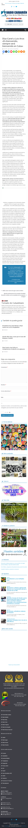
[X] (6, 51)
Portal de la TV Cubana (7, 780)
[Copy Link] (19, 51)
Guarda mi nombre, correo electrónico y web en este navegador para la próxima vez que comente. (14, 406)
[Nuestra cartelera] (14, 550)
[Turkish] (19, 18)
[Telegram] (9, 51)
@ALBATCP (20, 274)
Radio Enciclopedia (6, 727)
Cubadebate (4, 755)
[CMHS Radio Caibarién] (2, 29)
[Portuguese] (16, 18)
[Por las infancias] (14, 425)
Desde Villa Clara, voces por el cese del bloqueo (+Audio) (14, 337)
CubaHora (4, 778)
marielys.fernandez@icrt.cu (7, 808)
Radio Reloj (4, 719)
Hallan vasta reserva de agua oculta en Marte (13, 290)
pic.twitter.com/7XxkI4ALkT (16, 276)
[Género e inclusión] (14, 484)
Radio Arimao (5, 742)
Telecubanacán (5, 783)
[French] (10, 18)
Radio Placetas (5, 745)
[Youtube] (11, 51)
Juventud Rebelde (6, 758)
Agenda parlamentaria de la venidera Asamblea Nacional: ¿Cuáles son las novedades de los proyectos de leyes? (13, 295)
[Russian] (17, 18)
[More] (24, 51)
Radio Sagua (5, 740)
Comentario (4, 367)
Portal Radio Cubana (6, 714)
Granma (4, 753)
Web (2, 397)
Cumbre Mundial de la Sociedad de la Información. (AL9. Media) (14, 685)
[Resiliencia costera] (14, 503)
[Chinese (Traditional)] (21, 18)
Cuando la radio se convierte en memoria (13, 3)
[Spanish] (7, 18)
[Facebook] (3, 51)
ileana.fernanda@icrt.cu (7, 794)
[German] (12, 18)
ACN (3, 768)
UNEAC (3, 775)
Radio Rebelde (5, 717)
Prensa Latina (5, 765)
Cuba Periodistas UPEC (7, 773)
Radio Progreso (5, 724)
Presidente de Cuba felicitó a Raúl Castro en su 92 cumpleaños (12, 326)
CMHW (3, 737)
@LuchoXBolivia (11, 271)
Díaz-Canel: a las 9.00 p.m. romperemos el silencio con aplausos (13, 348)
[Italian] (14, 18)
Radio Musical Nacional (7, 729)
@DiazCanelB (17, 267)
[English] (9, 18)
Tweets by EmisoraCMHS (14, 664)
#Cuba (15, 273)
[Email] (16, 51)
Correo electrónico (6, 391)
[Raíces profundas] (14, 456)
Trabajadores (5, 760)
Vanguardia (4, 763)
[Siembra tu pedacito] (14, 529)
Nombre (3, 384)
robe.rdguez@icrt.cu (6, 814)
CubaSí (3, 770)
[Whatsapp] (14, 51)
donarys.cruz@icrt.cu (6, 804)
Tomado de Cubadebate (13, 48)
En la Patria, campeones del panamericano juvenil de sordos (14, 567)
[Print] (21, 51)
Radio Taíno (4, 722)
